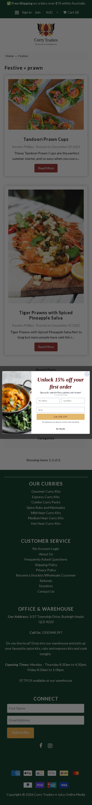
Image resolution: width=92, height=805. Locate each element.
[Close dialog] (87, 374)
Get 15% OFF (60, 416)
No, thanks (60, 429)
